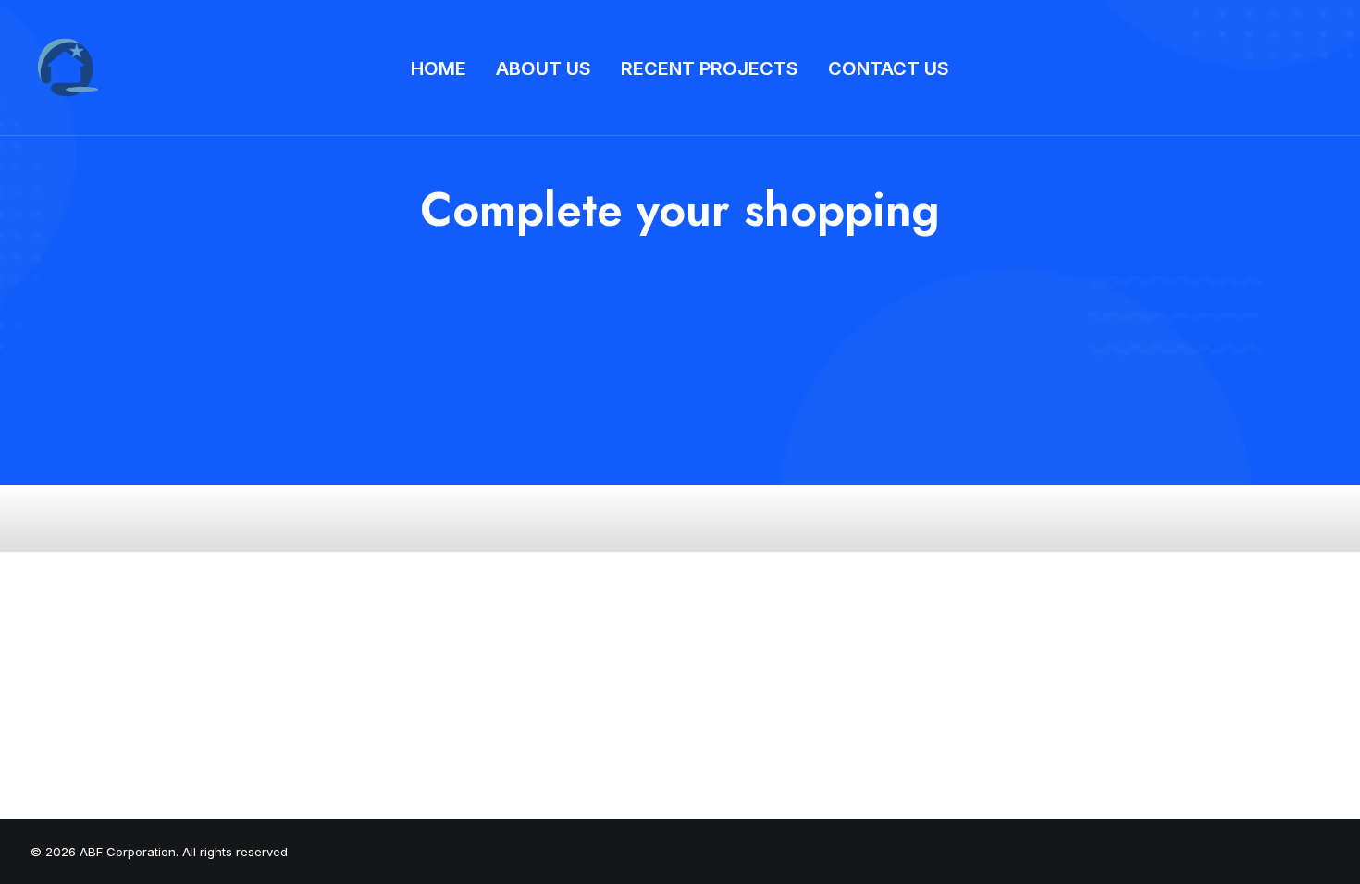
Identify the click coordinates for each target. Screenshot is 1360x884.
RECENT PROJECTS (709, 68)
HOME (438, 68)
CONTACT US (888, 68)
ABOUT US (543, 68)
